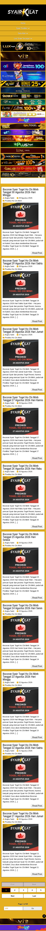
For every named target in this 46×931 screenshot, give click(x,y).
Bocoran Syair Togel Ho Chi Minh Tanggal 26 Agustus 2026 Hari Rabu (22, 467)
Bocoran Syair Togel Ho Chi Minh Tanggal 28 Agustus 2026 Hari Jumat (23, 330)
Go (33, 908)
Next (12, 896)
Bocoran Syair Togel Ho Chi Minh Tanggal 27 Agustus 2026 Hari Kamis (23, 399)
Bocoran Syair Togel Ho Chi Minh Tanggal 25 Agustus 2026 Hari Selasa (20, 537)
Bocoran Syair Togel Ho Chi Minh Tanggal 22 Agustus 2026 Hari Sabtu (23, 746)
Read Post (37, 253)
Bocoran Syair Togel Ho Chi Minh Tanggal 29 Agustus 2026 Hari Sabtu (23, 262)
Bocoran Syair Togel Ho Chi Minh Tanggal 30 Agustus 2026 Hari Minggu (20, 192)
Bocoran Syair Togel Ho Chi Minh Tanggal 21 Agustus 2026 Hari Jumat (23, 815)
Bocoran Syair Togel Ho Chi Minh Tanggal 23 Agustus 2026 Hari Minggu (20, 676)
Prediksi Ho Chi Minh (13, 201)
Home (23, 23)
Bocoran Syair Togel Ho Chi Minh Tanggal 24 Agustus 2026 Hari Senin (22, 607)
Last (34, 896)
